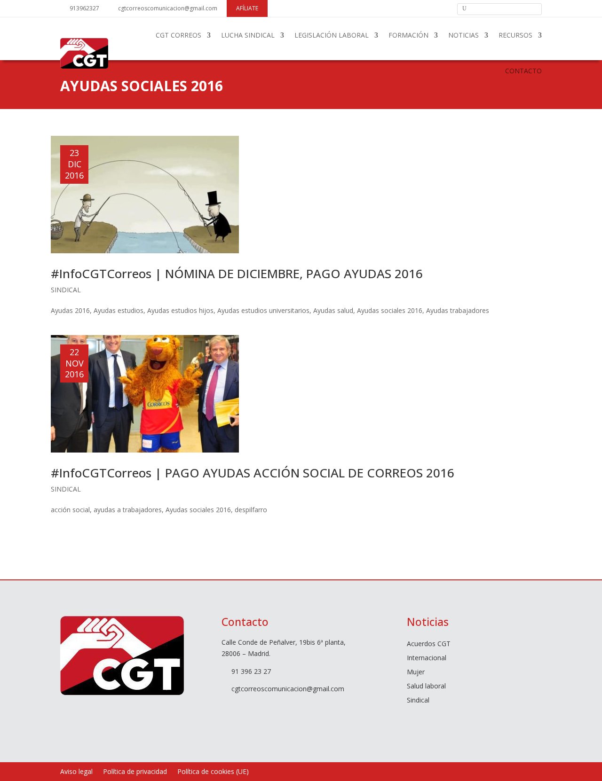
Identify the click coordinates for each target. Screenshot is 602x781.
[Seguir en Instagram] (444, 8)
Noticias (463, 35)
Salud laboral (426, 686)
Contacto (523, 70)
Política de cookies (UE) (213, 772)
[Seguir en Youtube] (428, 8)
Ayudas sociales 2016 (389, 310)
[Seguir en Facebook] (396, 8)
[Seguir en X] (412, 8)
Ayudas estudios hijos (180, 310)
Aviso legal (76, 772)
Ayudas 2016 (70, 310)
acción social (70, 509)
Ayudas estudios (118, 310)
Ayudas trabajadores (457, 310)
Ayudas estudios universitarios (263, 310)
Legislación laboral (331, 35)
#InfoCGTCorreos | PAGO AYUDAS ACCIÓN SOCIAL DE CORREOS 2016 (252, 472)
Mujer (416, 672)
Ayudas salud (333, 310)
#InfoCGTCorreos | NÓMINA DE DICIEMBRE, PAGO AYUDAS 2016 (237, 273)
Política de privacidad (135, 772)
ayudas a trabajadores (128, 509)
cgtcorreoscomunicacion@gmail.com (167, 8)
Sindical (66, 289)
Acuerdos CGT (429, 644)
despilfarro (251, 509)
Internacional (426, 658)
